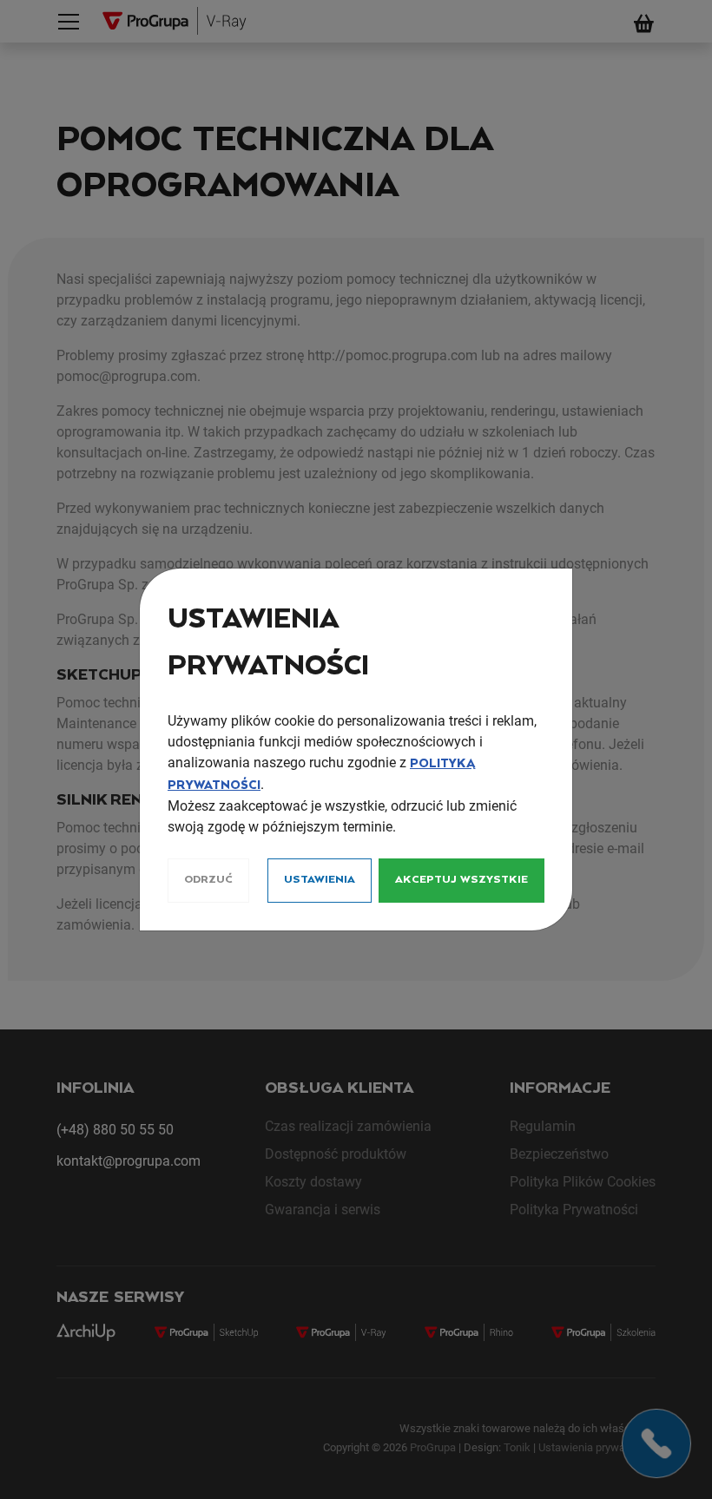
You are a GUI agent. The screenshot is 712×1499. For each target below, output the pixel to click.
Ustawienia (319, 879)
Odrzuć (208, 879)
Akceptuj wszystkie (461, 879)
